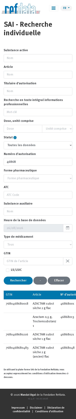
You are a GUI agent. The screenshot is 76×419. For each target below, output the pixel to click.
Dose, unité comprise (19, 121)
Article (8, 67)
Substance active (16, 50)
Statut (8, 137)
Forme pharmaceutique (20, 170)
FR (65, 8)
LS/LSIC (16, 269)
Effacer (59, 280)
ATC (6, 187)
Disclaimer (36, 408)
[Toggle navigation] (53, 8)
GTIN (7, 253)
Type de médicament (18, 236)
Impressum (18, 408)
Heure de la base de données (25, 220)
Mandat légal (28, 395)
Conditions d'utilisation (49, 411)
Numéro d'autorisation (20, 154)
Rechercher (18, 280)
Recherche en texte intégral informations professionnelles (33, 102)
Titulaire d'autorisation (20, 83)
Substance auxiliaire (18, 203)
